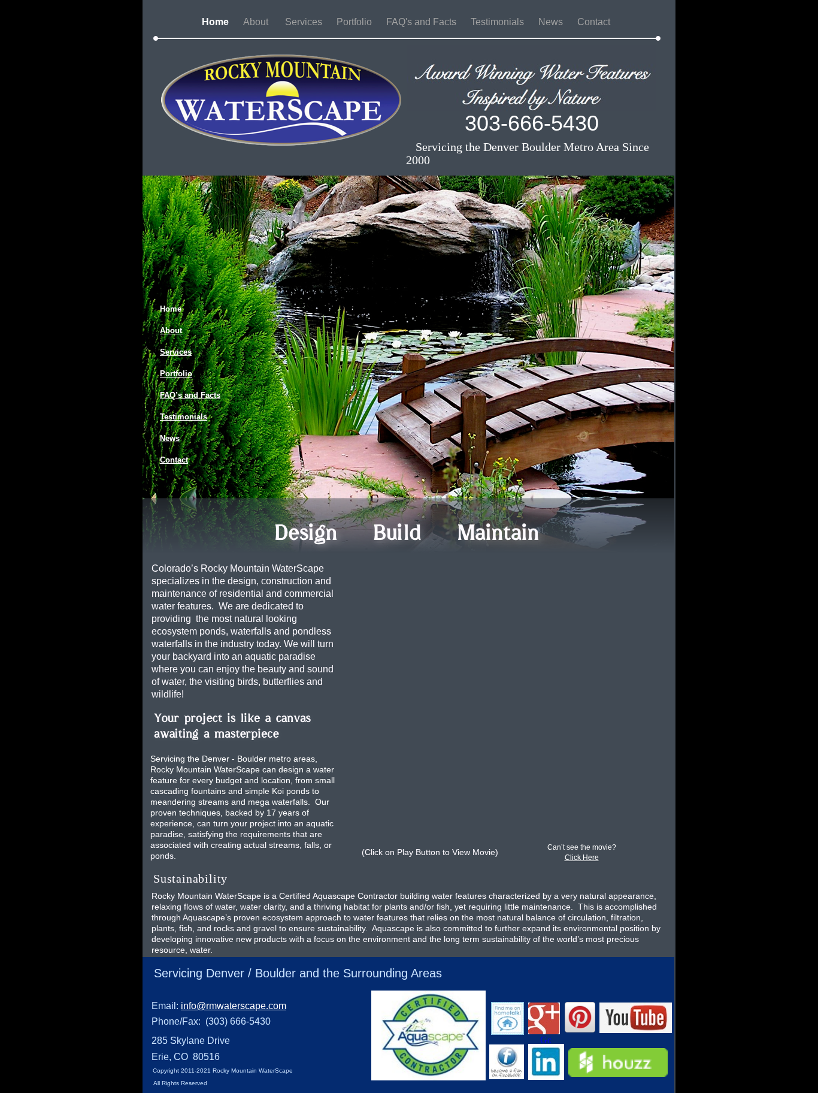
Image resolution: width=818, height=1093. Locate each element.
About (258, 22)
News (551, 22)
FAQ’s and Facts (190, 395)
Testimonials (498, 22)
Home (216, 22)
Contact (595, 22)
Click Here (582, 857)
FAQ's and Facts (422, 22)
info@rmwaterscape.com (233, 1006)
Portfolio (355, 22)
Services (305, 22)
